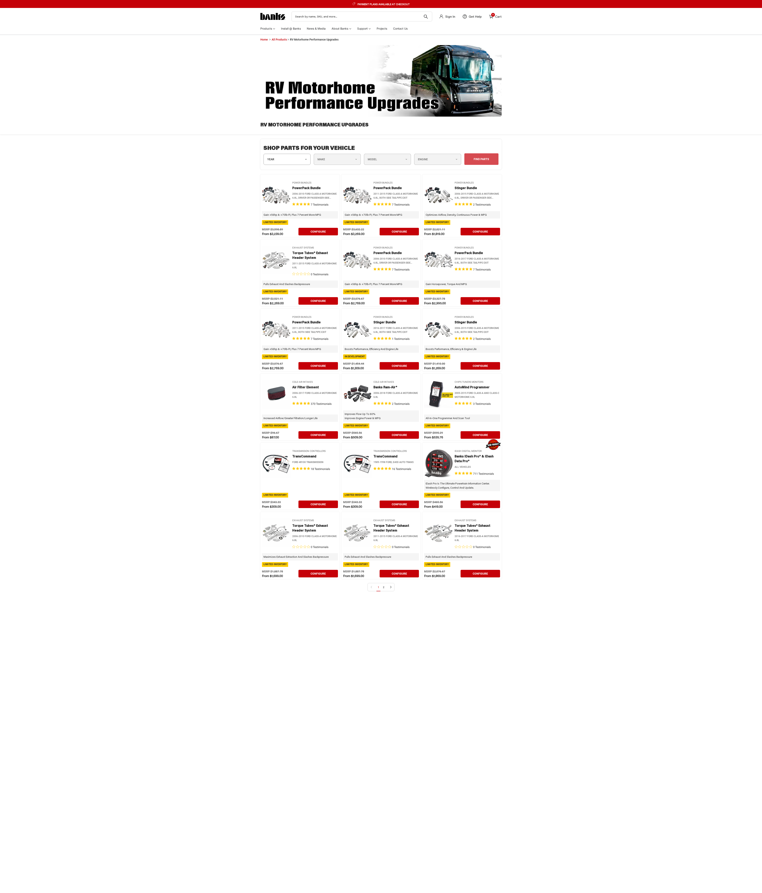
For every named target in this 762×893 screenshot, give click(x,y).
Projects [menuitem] (382, 28)
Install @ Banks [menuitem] (291, 28)
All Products (279, 39)
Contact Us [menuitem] (400, 28)
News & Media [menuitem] (316, 28)
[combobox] (362, 16)
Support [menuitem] (362, 28)
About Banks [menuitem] (340, 28)
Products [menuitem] (266, 28)
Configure (318, 231)
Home (264, 39)
